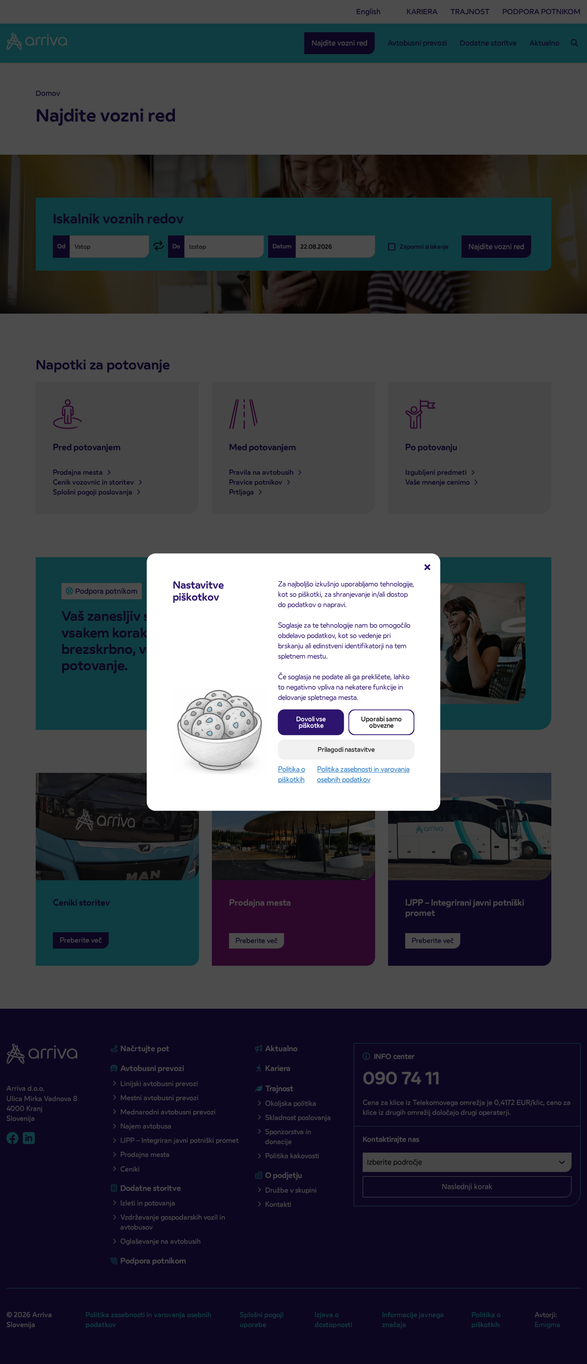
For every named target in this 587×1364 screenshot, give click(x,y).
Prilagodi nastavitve (346, 749)
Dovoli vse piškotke (311, 722)
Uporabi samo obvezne (381, 722)
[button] (427, 566)
